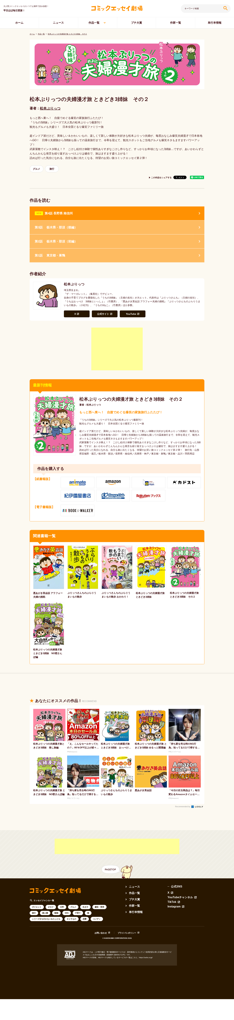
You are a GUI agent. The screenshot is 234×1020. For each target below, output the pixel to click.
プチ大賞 (136, 22)
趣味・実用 (99, 907)
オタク (51, 907)
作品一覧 (94, 22)
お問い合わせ (101, 933)
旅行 (52, 168)
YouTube (131, 314)
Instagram (174, 906)
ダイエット (36, 907)
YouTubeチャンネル (180, 897)
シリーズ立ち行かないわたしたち (46, 919)
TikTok (172, 902)
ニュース (58, 22)
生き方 (85, 907)
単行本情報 (214, 22)
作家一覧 (175, 22)
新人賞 (45, 913)
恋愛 (85, 919)
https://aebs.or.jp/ (146, 957)
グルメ (36, 168)
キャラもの (71, 919)
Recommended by (183, 806)
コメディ (97, 919)
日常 (62, 907)
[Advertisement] (117, 349)
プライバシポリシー (127, 933)
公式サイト (103, 314)
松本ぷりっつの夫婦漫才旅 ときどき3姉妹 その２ (67, 34)
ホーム (19, 22)
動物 (56, 913)
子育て (78, 913)
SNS (67, 913)
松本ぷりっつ (50, 108)
